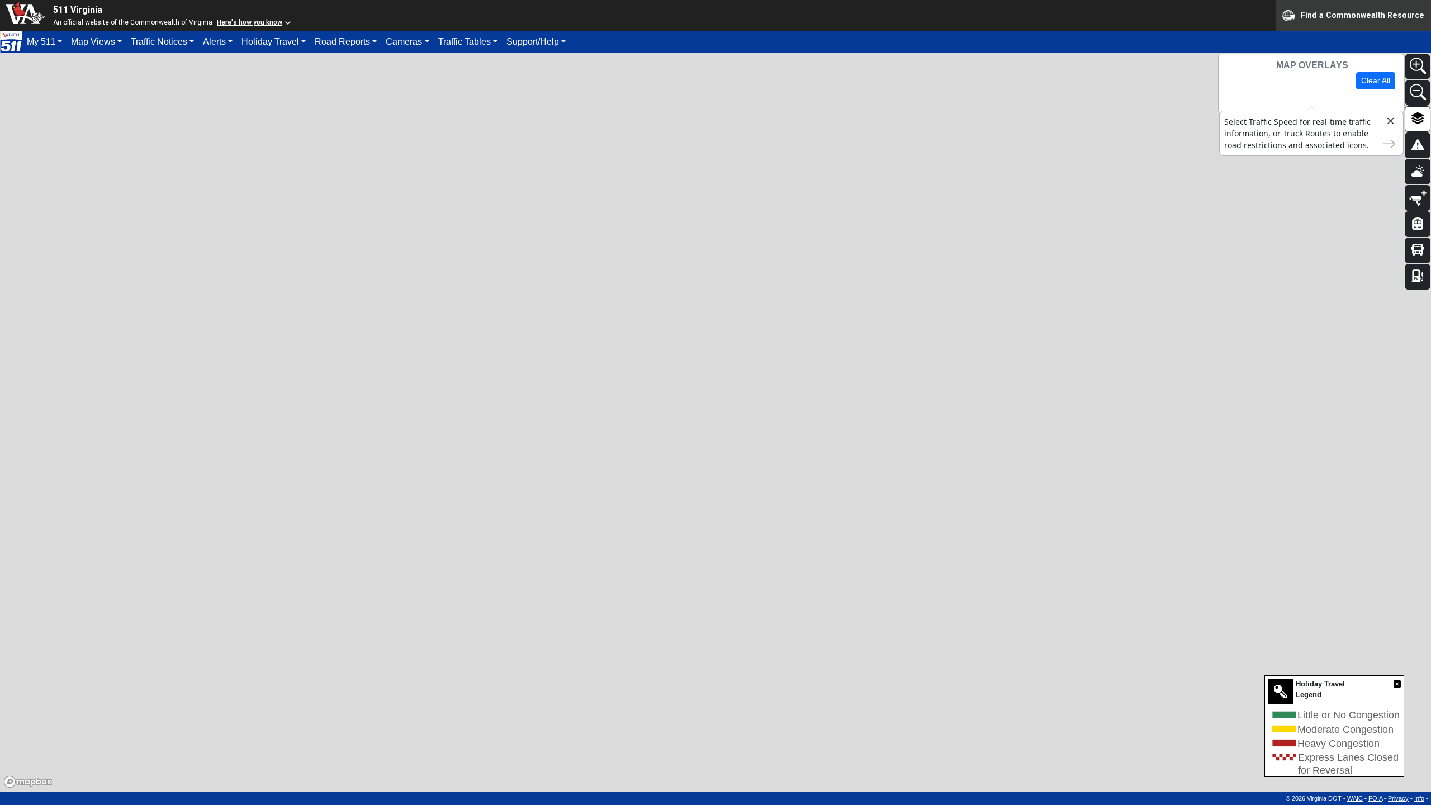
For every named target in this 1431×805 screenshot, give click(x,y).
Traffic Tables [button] (464, 41)
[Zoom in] (1417, 66)
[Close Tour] (1386, 123)
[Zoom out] (1417, 93)
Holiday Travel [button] (270, 41)
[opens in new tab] (11, 41)
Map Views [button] (93, 41)
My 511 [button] (41, 41)
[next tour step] (1386, 142)
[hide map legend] (1397, 684)
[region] (715, 422)
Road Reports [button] (342, 41)
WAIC (1355, 798)
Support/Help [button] (532, 41)
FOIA (1375, 798)
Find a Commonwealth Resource (1362, 14)
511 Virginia (77, 9)
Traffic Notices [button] (159, 41)
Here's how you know (249, 22)
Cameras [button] (404, 41)
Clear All (1375, 80)
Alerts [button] (214, 41)
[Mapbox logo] (28, 781)
